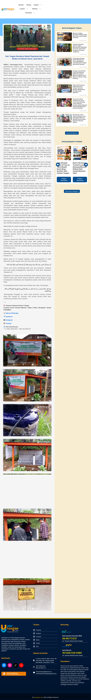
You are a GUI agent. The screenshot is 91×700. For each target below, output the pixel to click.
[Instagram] (10, 665)
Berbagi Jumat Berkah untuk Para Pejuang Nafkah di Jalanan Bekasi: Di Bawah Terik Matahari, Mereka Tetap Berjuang (79, 74)
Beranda (21, 5)
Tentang (28, 5)
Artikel (38, 643)
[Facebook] (4, 665)
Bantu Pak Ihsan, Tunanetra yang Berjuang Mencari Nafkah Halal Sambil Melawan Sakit (79, 168)
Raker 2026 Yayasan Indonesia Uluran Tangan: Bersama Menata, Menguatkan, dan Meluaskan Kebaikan (79, 88)
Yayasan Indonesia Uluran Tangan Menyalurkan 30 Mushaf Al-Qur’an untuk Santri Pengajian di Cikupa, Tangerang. (80, 48)
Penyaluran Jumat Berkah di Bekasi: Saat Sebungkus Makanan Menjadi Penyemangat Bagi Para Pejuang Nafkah (79, 118)
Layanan (38, 636)
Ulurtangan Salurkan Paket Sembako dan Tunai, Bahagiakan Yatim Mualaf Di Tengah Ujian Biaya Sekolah (79, 61)
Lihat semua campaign (71, 191)
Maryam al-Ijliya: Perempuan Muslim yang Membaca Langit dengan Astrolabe (80, 35)
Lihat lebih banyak (71, 133)
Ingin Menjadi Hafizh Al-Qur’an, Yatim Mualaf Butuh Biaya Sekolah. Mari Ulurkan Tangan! (63, 168)
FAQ (37, 646)
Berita (37, 640)
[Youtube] (21, 665)
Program (38, 633)
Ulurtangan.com (38, 697)
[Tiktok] (15, 665)
